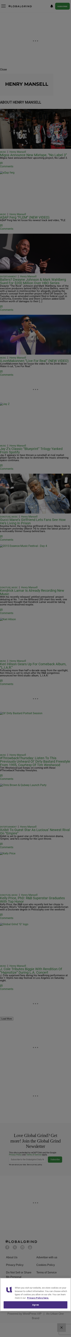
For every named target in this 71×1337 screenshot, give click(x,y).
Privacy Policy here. (38, 1298)
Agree (35, 1304)
